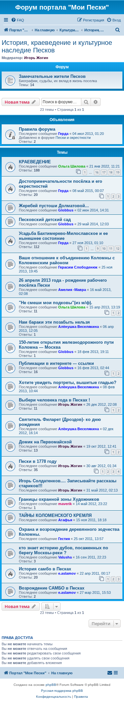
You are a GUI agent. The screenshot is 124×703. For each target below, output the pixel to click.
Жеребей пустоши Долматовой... (54, 205)
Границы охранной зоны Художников (59, 499)
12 (117, 248)
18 (110, 172)
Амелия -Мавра (72, 290)
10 (103, 248)
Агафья (65, 520)
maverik (65, 504)
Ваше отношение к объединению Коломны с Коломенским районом (67, 260)
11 (110, 248)
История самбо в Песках (45, 568)
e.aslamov (67, 573)
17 (103, 172)
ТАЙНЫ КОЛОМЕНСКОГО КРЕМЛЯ (55, 515)
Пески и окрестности (73, 138)
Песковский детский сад (45, 219)
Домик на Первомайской (45, 441)
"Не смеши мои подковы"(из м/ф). (55, 302)
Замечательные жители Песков (52, 76)
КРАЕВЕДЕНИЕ (35, 161)
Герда (63, 134)
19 (117, 172)
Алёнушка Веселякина (78, 327)
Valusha (65, 557)
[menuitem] (17, 20)
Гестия (64, 539)
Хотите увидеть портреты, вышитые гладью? (67, 382)
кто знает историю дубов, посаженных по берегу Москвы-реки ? (63, 550)
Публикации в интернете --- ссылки (56, 363)
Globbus (65, 210)
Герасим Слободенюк (78, 267)
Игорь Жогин (36, 58)
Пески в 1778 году (38, 461)
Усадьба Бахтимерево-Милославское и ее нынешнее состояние (63, 236)
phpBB (51, 685)
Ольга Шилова (71, 166)
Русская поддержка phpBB (62, 690)
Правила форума (37, 129)
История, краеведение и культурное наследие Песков (57, 46)
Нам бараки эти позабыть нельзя (54, 322)
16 (97, 172)
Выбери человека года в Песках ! (54, 400)
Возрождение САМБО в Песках (51, 588)
